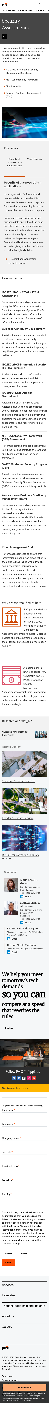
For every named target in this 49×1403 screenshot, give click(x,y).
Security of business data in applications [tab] (14, 162)
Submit (8, 1262)
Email (28, 897)
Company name (11, 1138)
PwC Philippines (9, 10)
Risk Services (26, 10)
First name (9, 1110)
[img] (4, 36)
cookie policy (13, 1400)
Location (7, 1180)
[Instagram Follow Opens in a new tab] (29, 1078)
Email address (10, 1166)
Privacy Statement (12, 1219)
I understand (24, 1387)
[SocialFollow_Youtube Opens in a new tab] (34, 1078)
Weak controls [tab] (34, 159)
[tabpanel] (24, 224)
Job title (7, 1152)
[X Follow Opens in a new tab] (24, 1078)
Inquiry (7, 1194)
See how (9, 1028)
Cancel (8, 1253)
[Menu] (45, 4)
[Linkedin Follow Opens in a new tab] (21, 896)
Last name (8, 1124)
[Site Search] (40, 4)
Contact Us (8, 1243)
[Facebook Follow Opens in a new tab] (14, 1078)
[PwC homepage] (5, 3)
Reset (24, 1253)
